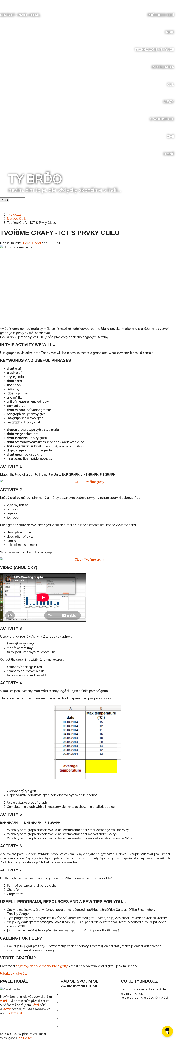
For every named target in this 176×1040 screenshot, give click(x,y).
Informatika (163, 67)
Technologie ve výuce (154, 50)
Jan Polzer (25, 1038)
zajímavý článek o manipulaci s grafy (41, 966)
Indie (169, 32)
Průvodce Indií (161, 15)
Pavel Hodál (32, 243)
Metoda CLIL (16, 218)
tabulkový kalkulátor (14, 973)
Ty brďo (35, 178)
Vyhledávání (173, 3)
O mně (168, 154)
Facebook (153, 3)
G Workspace (162, 119)
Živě (170, 136)
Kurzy (168, 102)
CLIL (170, 84)
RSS (166, 3)
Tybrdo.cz (14, 214)
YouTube (160, 3)
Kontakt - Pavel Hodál (20, 15)
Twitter (147, 3)
